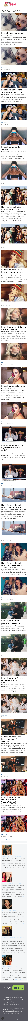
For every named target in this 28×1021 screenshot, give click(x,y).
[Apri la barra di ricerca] (19, 4)
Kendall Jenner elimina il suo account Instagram (12, 90)
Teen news (5, 776)
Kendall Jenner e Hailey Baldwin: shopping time (12, 270)
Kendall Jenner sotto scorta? (10, 148)
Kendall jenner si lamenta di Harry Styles (13, 387)
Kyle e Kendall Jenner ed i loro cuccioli (13, 34)
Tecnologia (5, 124)
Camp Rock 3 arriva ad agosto (9, 966)
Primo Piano (6, 306)
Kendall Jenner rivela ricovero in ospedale (10, 621)
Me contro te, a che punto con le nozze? (12, 883)
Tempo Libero (6, 69)
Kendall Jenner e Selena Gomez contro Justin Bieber (12, 680)
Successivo (11, 839)
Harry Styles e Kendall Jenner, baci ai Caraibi (11, 506)
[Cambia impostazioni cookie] (2, 1018)
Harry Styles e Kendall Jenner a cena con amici (12, 564)
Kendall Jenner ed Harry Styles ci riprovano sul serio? (12, 447)
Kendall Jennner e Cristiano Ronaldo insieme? (13, 328)
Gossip (4, 184)
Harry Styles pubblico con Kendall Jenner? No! (13, 208)
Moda (4, 836)
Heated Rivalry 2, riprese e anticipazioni (11, 856)
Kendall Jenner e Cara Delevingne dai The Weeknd (11, 739)
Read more (4, 67)
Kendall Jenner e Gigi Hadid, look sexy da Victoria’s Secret (10, 799)
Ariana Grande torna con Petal (9, 910)
